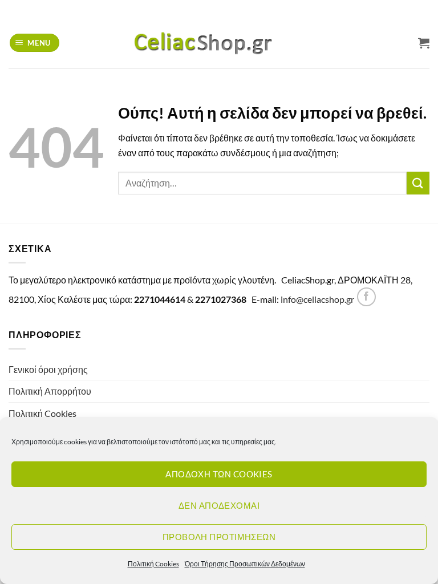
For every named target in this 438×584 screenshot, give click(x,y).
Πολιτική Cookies (153, 563)
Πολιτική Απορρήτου (50, 391)
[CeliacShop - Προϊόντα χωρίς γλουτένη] (219, 43)
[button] (35, 43)
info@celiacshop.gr (317, 299)
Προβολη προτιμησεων (219, 537)
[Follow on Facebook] (366, 296)
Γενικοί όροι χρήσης (48, 369)
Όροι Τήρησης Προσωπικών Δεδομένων (245, 563)
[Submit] (418, 183)
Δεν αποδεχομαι (219, 505)
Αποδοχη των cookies (219, 474)
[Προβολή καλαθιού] (423, 42)
